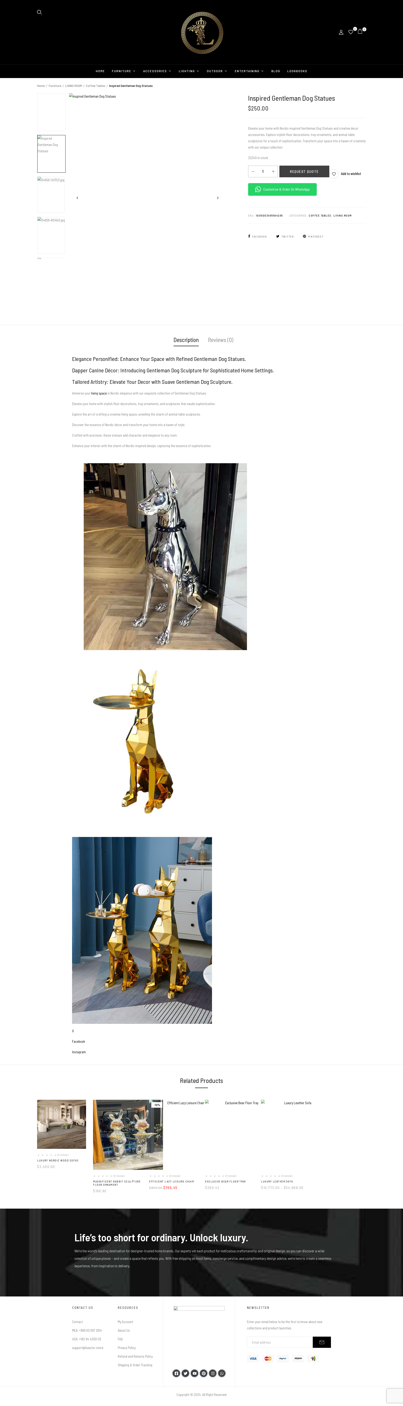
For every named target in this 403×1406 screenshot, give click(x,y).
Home (41, 86)
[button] (362, 32)
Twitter (287, 236)
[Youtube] (194, 1373)
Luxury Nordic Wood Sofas (58, 1160)
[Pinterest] (204, 1373)
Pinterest (315, 236)
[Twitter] (185, 1373)
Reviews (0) (220, 339)
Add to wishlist (351, 173)
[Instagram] (213, 1373)
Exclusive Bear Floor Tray (225, 1181)
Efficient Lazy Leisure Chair (171, 1181)
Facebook (259, 236)
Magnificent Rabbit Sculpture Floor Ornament (117, 1183)
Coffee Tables (95, 86)
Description (186, 339)
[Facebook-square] (176, 1373)
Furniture (55, 86)
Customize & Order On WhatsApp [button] (286, 189)
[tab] (186, 340)
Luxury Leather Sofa (277, 1181)
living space (99, 393)
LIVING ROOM (73, 86)
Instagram (79, 1052)
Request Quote (304, 171)
